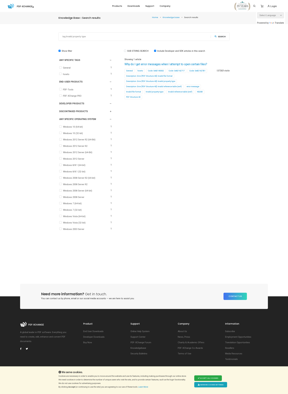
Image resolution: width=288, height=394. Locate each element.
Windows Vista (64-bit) (74, 216)
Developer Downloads (94, 337)
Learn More (143, 387)
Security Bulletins (138, 353)
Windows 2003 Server (73, 229)
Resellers (229, 348)
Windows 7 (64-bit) (72, 203)
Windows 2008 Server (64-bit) (77, 190)
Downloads (134, 6)
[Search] (254, 6)
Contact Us (235, 296)
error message (193, 86)
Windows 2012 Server (73, 158)
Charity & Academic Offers (191, 342)
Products (117, 6)
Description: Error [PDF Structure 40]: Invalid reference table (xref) (154, 86)
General (66, 67)
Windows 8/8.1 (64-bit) (74, 165)
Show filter (67, 51)
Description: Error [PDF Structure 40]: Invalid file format (149, 76)
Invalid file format (133, 92)
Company (165, 6)
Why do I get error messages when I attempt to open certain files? (165, 64)
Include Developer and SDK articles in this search (181, 51)
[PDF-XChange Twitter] (28, 349)
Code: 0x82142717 (176, 71)
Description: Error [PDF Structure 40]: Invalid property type (150, 81)
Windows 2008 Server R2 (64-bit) (79, 178)
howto (66, 74)
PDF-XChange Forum (140, 342)
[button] (83, 60)
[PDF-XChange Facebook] (22, 349)
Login (273, 6)
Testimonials (231, 359)
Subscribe (230, 331)
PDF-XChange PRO (72, 96)
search (222, 36)
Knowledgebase (138, 348)
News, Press (184, 337)
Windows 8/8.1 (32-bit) (74, 171)
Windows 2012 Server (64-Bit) (77, 152)
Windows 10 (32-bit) (73, 133)
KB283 (200, 92)
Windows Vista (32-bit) (74, 222)
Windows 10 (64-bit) (73, 126)
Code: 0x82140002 (156, 71)
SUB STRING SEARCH (137, 51)
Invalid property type (154, 92)
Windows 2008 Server (73, 197)
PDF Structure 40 (133, 97)
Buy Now (87, 342)
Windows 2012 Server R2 (75, 146)
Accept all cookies (209, 378)
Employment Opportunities (238, 337)
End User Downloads (93, 331)
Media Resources (233, 353)
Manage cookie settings (212, 384)
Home (155, 17)
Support (149, 6)
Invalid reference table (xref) (180, 92)
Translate (279, 22)
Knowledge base (171, 17)
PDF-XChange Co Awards (190, 348)
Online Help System (140, 331)
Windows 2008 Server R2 (75, 184)
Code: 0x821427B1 (197, 71)
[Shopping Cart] (262, 6)
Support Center (138, 337)
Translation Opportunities (237, 342)
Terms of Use (184, 353)
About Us (182, 331)
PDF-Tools (68, 89)
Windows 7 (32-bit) (72, 210)
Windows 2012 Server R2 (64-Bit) (79, 139)
